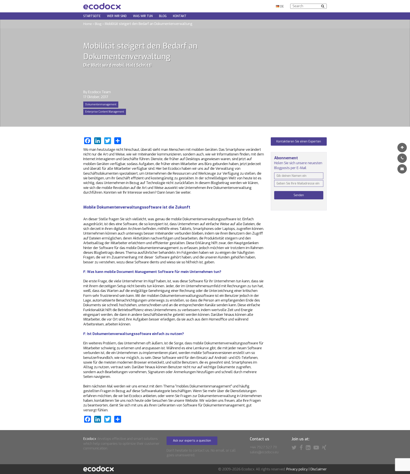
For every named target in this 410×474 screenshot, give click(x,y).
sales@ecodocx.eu (264, 452)
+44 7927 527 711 (263, 447)
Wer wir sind (117, 16)
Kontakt (179, 16)
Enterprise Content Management (104, 111)
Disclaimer (318, 469)
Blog (163, 16)
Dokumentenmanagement (100, 104)
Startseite (92, 16)
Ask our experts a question (192, 441)
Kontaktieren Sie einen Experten (298, 141)
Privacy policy (297, 469)
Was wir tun (143, 16)
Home (87, 24)
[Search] (322, 6)
